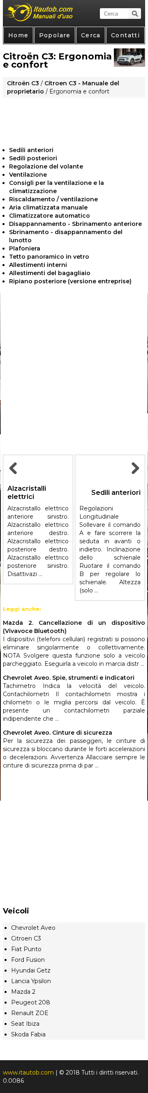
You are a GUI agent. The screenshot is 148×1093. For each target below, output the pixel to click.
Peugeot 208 (30, 1002)
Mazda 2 (23, 991)
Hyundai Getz (31, 970)
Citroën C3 (23, 83)
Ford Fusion (28, 959)
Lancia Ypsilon (31, 981)
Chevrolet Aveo (33, 927)
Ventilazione (28, 174)
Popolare (55, 35)
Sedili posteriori (33, 158)
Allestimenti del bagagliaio (49, 273)
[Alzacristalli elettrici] (14, 477)
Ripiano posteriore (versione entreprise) (70, 281)
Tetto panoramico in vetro (49, 256)
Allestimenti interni (38, 265)
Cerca (91, 35)
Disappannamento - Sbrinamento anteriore (75, 224)
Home (18, 35)
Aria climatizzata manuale (48, 207)
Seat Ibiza (25, 1023)
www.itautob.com (28, 1072)
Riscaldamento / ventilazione (53, 199)
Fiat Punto (26, 949)
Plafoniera (24, 248)
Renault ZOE (30, 1013)
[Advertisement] (74, 118)
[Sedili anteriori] (134, 477)
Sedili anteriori (31, 150)
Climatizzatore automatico (49, 215)
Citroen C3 (26, 938)
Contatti (125, 35)
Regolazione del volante (46, 166)
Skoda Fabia (28, 1034)
